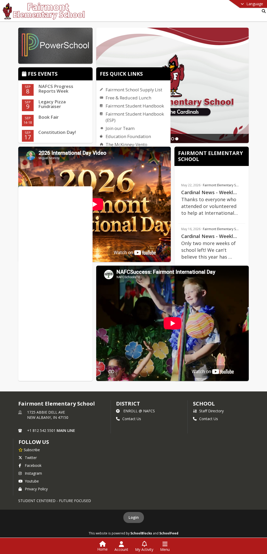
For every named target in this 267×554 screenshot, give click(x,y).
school (204, 403)
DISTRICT (128, 403)
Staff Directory (211, 410)
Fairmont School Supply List (134, 90)
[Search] (263, 11)
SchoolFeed (168, 533)
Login (134, 517)
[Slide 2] (172, 138)
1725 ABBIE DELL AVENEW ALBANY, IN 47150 (47, 415)
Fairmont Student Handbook (135, 106)
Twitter (31, 457)
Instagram (33, 473)
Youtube (32, 481)
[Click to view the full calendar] (25, 74)
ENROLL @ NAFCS (139, 410)
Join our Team (120, 128)
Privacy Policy (36, 488)
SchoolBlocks (141, 533)
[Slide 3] (176, 138)
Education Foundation (128, 136)
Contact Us (131, 418)
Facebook (33, 465)
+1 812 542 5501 (41, 430)
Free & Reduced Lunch (128, 98)
